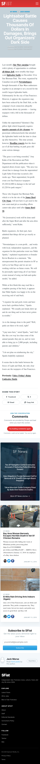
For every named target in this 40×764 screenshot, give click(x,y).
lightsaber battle (14, 74)
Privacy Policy (6, 755)
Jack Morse (25, 11)
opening (21, 64)
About (4, 710)
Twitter (4, 738)
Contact (4, 724)
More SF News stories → (20, 496)
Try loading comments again (20, 429)
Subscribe (20, 648)
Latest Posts (6, 692)
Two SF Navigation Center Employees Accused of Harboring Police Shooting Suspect (20, 467)
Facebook (5, 735)
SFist (6, 675)
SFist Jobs (5, 696)
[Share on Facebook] (13, 561)
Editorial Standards (8, 717)
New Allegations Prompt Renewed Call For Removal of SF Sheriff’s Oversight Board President (20, 478)
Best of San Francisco (9, 700)
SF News (13, 11)
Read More (32, 661)
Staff (3, 713)
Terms (3, 759)
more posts (15, 662)
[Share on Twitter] (9, 561)
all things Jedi (8, 71)
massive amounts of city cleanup (16, 129)
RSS (3, 742)
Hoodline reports (17, 143)
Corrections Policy (8, 721)
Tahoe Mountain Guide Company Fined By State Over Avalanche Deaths (20, 488)
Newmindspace (25, 81)
